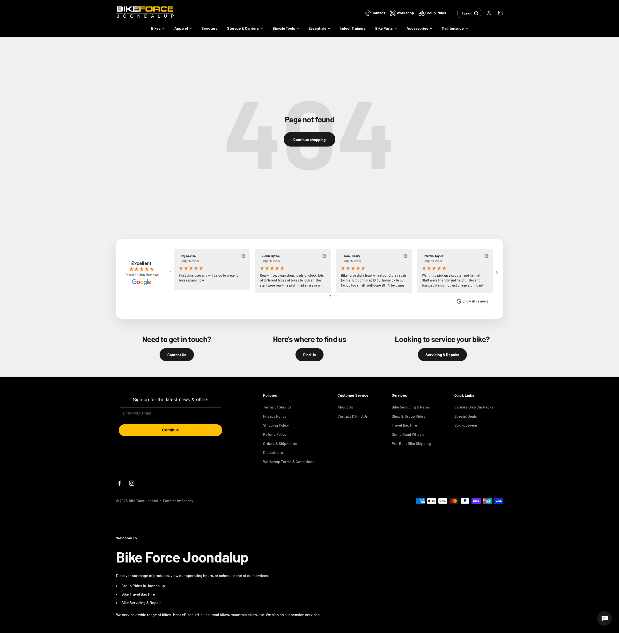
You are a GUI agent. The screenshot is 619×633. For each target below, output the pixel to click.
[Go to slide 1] (330, 295)
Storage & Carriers (243, 28)
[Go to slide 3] (337, 295)
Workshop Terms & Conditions (288, 461)
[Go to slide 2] (334, 295)
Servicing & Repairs (442, 354)
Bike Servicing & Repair (411, 407)
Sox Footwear (466, 425)
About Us (345, 407)
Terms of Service (277, 407)
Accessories (417, 28)
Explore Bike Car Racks (473, 407)
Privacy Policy (274, 416)
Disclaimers (273, 452)
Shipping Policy (276, 425)
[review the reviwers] (243, 256)
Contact (378, 12)
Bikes (156, 28)
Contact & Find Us (353, 416)
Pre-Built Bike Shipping (411, 443)
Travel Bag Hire (404, 425)
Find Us (309, 354)
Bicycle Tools (284, 28)
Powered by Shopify (178, 501)
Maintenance (453, 28)
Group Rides (435, 12)
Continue (170, 430)
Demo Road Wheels (408, 434)
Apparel (181, 28)
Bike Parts (384, 28)
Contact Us (176, 354)
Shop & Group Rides (408, 416)
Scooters (209, 28)
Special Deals (465, 416)
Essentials (317, 28)
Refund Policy (275, 434)
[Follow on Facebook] (119, 483)
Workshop (405, 12)
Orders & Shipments (280, 443)
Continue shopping (309, 139)
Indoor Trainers (353, 28)
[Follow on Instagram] (131, 483)
